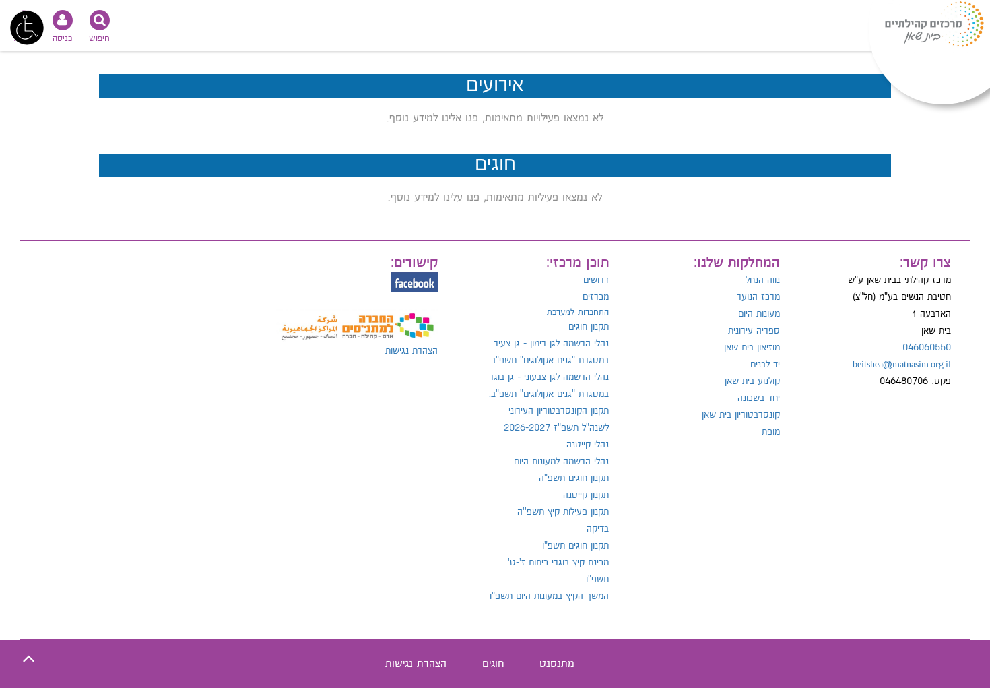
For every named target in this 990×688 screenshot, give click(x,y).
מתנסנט (556, 664)
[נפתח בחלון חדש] (357, 319)
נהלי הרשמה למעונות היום (561, 461)
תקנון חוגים (588, 326)
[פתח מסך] (27, 27)
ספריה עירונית (754, 330)
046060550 (926, 347)
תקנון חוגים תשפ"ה (574, 478)
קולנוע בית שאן (752, 381)
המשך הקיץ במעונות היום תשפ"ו (549, 596)
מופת (771, 432)
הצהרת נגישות (411, 351)
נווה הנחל (763, 280)
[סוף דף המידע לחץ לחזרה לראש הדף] (28, 659)
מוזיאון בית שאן (752, 347)
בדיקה (598, 529)
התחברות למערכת (578, 312)
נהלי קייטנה (587, 444)
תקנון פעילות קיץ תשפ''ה (563, 512)
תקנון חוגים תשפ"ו (575, 545)
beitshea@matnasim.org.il (902, 364)
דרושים (596, 280)
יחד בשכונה (758, 398)
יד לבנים (765, 364)
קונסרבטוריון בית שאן (741, 415)
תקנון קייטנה (586, 495)
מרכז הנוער (758, 297)
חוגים (493, 664)
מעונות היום (759, 314)
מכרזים (596, 297)
